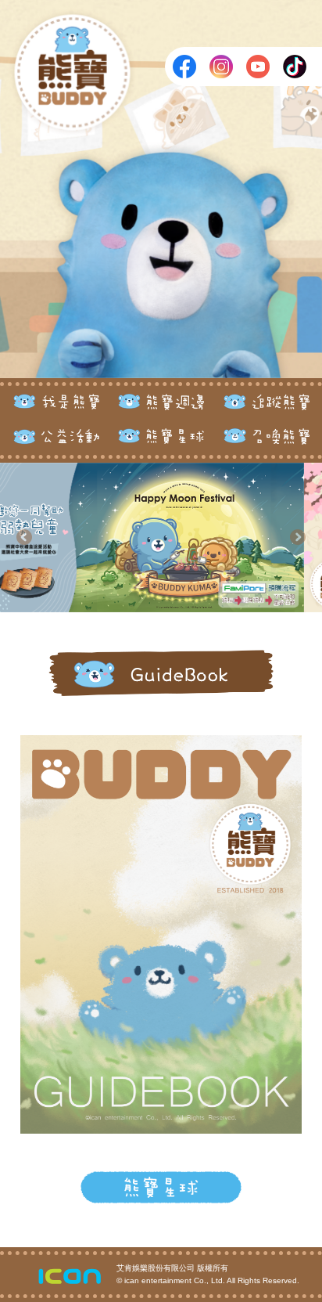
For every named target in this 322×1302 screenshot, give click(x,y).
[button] (24, 537)
